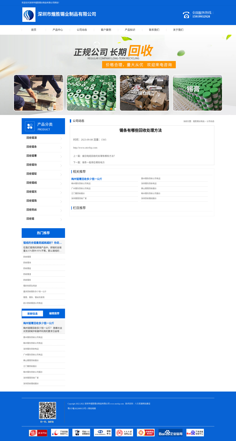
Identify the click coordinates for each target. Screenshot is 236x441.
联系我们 (154, 29)
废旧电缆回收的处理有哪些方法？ (99, 156)
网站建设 (146, 404)
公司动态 (82, 29)
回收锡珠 (31, 200)
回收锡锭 (31, 173)
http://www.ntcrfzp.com (85, 147)
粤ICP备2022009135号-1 (78, 408)
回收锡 (30, 218)
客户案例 (106, 29)
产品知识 (130, 29)
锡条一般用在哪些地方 (93, 162)
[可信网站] (147, 435)
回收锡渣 (31, 137)
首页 (33, 29)
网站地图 (92, 408)
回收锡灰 (31, 191)
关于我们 (178, 29)
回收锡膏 (31, 155)
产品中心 (58, 29)
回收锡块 (31, 164)
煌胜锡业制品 (199, 121)
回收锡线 (31, 182)
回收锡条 (31, 146)
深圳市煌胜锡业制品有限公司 (97, 404)
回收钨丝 (31, 209)
